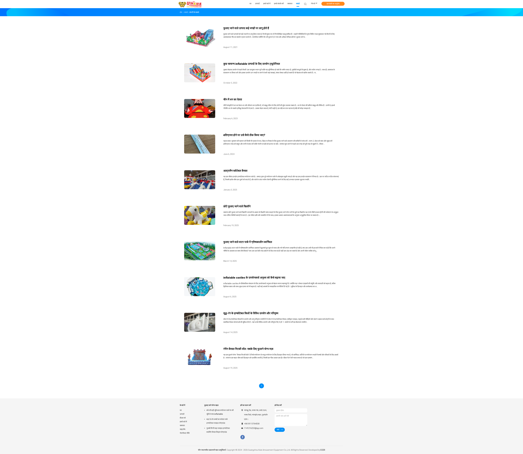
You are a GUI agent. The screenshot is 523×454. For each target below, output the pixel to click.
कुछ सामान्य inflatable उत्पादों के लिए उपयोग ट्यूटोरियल (251, 63)
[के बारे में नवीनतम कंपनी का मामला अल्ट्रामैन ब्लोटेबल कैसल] (199, 188)
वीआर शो (183, 418)
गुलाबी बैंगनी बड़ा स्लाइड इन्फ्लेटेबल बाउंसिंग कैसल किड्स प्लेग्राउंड (218, 430)
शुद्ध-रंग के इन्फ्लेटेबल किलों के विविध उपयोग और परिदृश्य (250, 313)
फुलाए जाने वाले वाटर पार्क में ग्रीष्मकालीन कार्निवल (247, 242)
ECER (322, 450)
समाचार (182, 425)
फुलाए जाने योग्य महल (211, 405)
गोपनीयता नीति (185, 433)
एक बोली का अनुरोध (333, 4)
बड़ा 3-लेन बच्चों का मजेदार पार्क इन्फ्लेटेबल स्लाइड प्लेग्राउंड (217, 421)
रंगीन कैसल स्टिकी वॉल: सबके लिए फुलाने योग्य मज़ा (248, 348)
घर (181, 410)
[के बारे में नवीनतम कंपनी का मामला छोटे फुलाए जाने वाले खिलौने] (199, 224)
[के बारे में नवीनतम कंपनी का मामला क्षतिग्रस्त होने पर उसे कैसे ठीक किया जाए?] (199, 153)
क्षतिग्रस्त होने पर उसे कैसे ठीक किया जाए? (244, 135)
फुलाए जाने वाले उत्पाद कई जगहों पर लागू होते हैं (246, 28)
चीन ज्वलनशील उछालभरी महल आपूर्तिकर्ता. (212, 450)
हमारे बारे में (183, 422)
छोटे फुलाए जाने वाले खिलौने (236, 206)
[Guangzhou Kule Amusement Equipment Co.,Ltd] (190, 4)
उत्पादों (182, 414)
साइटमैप (182, 429)
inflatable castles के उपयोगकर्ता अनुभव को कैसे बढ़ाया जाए (254, 277)
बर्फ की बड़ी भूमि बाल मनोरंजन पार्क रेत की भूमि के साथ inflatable (220, 412)
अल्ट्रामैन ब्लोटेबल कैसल (235, 170)
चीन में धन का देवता (232, 99)
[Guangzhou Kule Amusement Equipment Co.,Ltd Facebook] (242, 437)
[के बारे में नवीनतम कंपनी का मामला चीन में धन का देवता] (199, 117)
